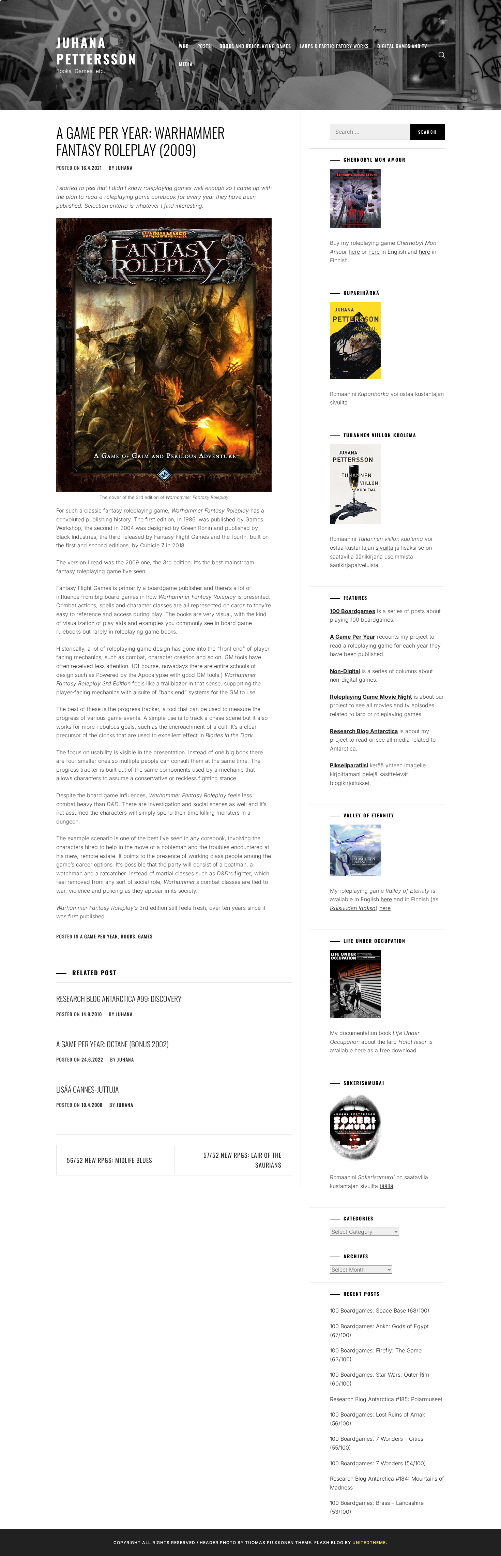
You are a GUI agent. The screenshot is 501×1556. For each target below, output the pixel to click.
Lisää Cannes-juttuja (87, 1089)
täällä (386, 1186)
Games (145, 936)
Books (128, 936)
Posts (204, 45)
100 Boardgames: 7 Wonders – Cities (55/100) (376, 1443)
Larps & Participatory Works (334, 45)
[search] (442, 55)
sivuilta (339, 402)
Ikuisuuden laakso (353, 908)
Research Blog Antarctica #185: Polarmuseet (386, 1399)
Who (184, 45)
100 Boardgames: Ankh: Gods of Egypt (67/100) (379, 1330)
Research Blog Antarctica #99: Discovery (118, 998)
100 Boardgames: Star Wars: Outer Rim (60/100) (379, 1379)
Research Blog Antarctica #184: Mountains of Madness (387, 1483)
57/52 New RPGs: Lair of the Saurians (242, 1160)
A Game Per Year (99, 936)
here (354, 251)
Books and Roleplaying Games (255, 45)
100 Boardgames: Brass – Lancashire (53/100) (377, 1507)
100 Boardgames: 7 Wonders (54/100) (378, 1463)
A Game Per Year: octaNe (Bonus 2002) (112, 1043)
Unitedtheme (369, 1542)
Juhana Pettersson (96, 50)
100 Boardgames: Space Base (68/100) (379, 1310)
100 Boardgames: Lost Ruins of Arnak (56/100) (377, 1419)
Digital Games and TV (402, 45)
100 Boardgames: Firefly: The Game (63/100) (376, 1355)
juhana (124, 167)
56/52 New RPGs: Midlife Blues (109, 1160)
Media (186, 64)
